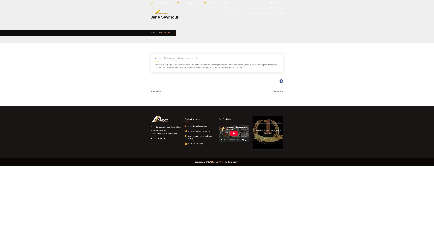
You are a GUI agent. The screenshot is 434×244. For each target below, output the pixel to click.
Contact (279, 13)
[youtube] (164, 139)
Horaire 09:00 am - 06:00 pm (217, 3)
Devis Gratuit (265, 13)
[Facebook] (151, 139)
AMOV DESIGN (216, 162)
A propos (237, 13)
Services (250, 13)
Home (153, 33)
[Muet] (243, 140)
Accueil (225, 13)
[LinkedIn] (158, 139)
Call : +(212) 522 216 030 (163, 3)
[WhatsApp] (161, 139)
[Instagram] (154, 139)
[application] (234, 133)
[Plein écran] (246, 140)
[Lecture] (222, 140)
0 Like (159, 58)
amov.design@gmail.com (189, 3)
